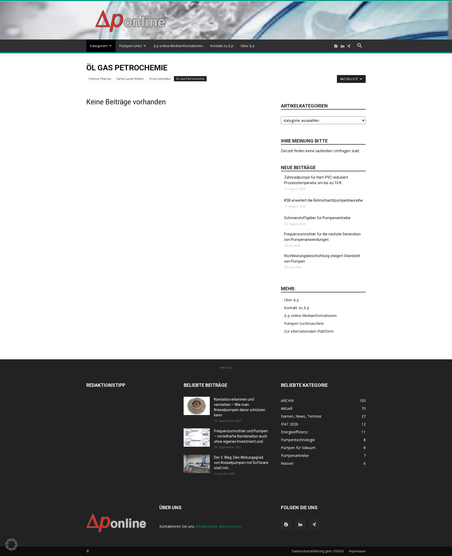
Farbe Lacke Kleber (130, 79)
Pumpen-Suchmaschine (304, 323)
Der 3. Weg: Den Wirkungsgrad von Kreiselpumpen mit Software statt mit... (241, 462)
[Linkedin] (342, 45)
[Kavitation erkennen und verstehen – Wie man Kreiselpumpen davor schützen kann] (197, 406)
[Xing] (349, 45)
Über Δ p (248, 45)
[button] (359, 46)
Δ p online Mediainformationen (178, 45)
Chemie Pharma (99, 79)
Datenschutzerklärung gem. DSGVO (318, 551)
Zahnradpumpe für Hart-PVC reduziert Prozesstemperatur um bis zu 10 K (316, 180)
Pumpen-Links (130, 45)
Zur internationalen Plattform (309, 331)
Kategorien (99, 45)
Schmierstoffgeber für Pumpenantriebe (317, 218)
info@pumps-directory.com (219, 526)
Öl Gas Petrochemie (190, 79)
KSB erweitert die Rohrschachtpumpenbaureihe (323, 200)
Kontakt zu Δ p (221, 45)
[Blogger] (336, 45)
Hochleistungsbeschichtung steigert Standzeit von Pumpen (322, 258)
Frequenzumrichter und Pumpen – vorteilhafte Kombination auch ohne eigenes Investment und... (241, 436)
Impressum (357, 551)
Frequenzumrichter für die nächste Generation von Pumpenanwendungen (322, 237)
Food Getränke (160, 79)
